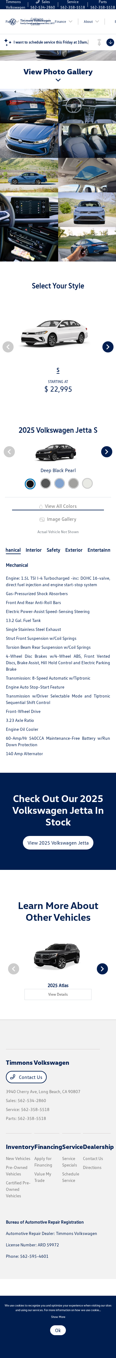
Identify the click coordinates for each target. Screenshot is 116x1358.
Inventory (20, 1146)
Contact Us (30, 1077)
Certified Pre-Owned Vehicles (18, 1189)
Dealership (98, 1146)
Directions (92, 1167)
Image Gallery (61, 519)
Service (72, 1146)
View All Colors (60, 506)
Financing (48, 1146)
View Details (58, 994)
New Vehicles (18, 1158)
